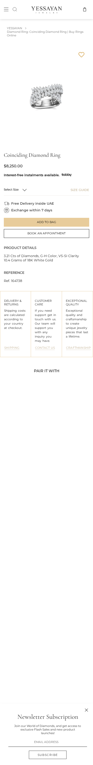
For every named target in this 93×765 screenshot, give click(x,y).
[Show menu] (6, 9)
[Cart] (85, 9)
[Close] (86, 710)
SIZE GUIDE (80, 190)
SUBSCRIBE (48, 755)
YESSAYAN (14, 28)
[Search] (14, 9)
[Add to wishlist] (81, 55)
